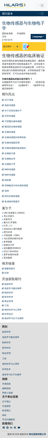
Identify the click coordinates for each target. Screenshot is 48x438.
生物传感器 (9, 132)
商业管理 (6, 353)
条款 (4, 415)
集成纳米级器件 (12, 201)
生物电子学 (9, 164)
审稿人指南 (7, 392)
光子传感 (8, 100)
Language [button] (38, 36)
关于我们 (6, 401)
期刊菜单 (7, 13)
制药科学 (6, 342)
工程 (4, 358)
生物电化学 (9, 158)
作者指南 (6, 384)
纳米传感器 (9, 174)
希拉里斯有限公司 (37, 434)
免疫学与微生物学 (10, 337)
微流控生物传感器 (13, 126)
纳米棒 (7, 180)
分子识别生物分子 (13, 110)
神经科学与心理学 (10, 364)
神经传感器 (9, 169)
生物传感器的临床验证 (15, 148)
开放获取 (6, 406)
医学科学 (6, 348)
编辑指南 (6, 388)
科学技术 (6, 369)
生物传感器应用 (12, 142)
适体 (6, 191)
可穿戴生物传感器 (13, 121)
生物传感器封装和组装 (15, 137)
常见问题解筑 (8, 419)
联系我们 (6, 410)
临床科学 (6, 332)
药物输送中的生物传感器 (16, 185)
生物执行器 (9, 153)
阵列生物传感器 (12, 196)
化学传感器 (9, 116)
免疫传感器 (9, 105)
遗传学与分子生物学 (11, 374)
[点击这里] (14, 5)
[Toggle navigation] (41, 5)
